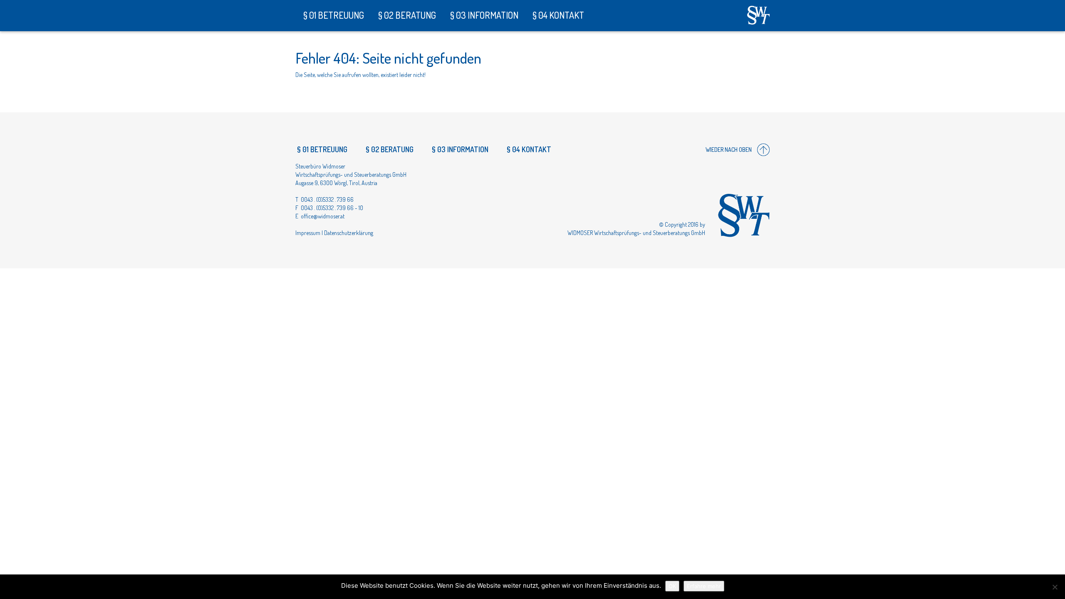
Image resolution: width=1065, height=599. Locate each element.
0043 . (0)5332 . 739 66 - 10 (332, 207)
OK (672, 586)
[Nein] (1054, 587)
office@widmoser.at (322, 216)
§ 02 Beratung (406, 15)
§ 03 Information (483, 15)
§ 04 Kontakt (557, 15)
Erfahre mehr (704, 586)
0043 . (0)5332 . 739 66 (327, 199)
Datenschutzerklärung (348, 232)
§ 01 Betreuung (333, 15)
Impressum (307, 232)
